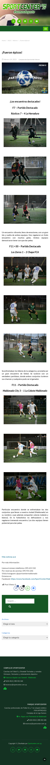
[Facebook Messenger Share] (33, 588)
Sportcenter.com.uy (35, 743)
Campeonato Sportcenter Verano (29, 59)
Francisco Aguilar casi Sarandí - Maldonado (20, 677)
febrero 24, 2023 (10, 59)
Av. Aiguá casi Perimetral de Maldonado (32, 716)
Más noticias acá (9, 557)
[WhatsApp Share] (27, 588)
